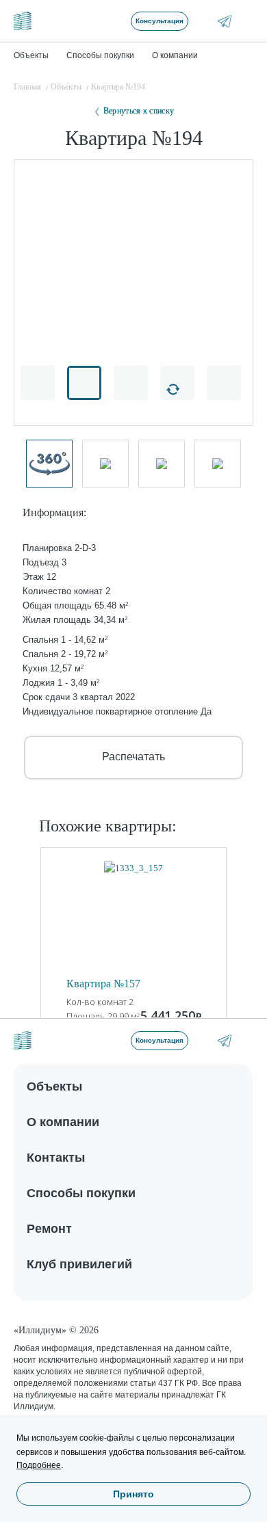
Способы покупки (81, 1193)
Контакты (56, 1157)
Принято (133, 1493)
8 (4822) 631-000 (244, 1040)
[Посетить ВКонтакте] (205, 21)
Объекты (54, 1086)
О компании (63, 1122)
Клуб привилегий (79, 1264)
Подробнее (38, 1465)
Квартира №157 (103, 983)
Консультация (159, 21)
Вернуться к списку (138, 111)
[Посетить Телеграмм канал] (224, 21)
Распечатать (133, 756)
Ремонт (49, 1229)
